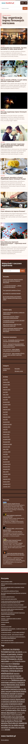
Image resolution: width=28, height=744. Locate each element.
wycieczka (2, 729)
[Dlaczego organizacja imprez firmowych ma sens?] (14, 101)
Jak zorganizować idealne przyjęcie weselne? (12, 642)
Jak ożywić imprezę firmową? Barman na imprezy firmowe (12, 540)
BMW (23, 652)
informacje (3, 680)
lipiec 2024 (5, 394)
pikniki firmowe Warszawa (18, 706)
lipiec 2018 (5, 471)
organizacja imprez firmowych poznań (13, 692)
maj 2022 (5, 414)
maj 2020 (5, 454)
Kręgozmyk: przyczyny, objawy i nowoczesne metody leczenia (11, 317)
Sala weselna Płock (11, 722)
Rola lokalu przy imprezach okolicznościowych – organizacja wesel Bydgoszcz (13, 243)
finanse (10, 661)
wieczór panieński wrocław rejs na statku (13, 726)
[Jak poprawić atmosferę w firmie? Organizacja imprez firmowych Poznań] (14, 166)
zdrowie (7, 729)
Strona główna (5, 740)
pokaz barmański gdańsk (8, 708)
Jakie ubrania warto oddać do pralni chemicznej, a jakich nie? (12, 325)
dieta (25, 652)
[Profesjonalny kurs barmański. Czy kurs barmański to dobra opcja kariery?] (14, 36)
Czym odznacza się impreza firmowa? (13, 211)
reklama (2, 718)
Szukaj (25, 8)
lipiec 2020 (5, 449)
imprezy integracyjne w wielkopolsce (12, 672)
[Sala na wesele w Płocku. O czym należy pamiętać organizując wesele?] (14, 68)
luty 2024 (5, 399)
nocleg (2, 687)
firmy (13, 661)
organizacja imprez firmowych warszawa (12, 694)
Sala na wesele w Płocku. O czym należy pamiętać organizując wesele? (14, 80)
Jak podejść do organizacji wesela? (12, 293)
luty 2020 (5, 459)
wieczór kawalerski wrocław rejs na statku (14, 724)
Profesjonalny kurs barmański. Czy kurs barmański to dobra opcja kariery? (14, 48)
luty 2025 (5, 392)
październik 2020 (7, 444)
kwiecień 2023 (6, 409)
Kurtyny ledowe (5, 622)
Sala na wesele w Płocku (10, 721)
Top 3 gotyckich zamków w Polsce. (12, 290)
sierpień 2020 (6, 447)
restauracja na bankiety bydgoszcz (14, 719)
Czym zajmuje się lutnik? (7, 640)
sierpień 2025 (6, 384)
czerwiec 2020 (6, 452)
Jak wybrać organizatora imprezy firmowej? (12, 605)
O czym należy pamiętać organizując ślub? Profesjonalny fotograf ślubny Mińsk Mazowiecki (12, 145)
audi (2, 649)
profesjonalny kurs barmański (12, 717)
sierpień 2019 (6, 469)
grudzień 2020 (6, 439)
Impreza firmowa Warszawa (10, 664)
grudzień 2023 (6, 404)
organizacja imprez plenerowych (13, 699)
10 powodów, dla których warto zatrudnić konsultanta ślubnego (13, 321)
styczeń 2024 (6, 402)
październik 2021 (7, 424)
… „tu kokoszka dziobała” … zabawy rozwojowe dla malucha (12, 286)
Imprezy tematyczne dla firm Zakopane (12, 677)
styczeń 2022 (6, 422)
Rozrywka (3, 78)
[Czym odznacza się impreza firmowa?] (14, 200)
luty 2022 (5, 419)
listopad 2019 (6, 466)
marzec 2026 (6, 382)
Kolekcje (3, 624)
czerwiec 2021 (6, 427)
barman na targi (15, 651)
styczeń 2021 (6, 437)
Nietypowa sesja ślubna (16, 684)
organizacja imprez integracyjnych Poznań (11, 697)
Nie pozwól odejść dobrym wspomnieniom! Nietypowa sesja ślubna (12, 609)
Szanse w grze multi (6, 626)
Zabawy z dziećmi (5, 616)
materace (9, 680)
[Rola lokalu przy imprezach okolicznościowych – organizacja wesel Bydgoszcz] (14, 231)
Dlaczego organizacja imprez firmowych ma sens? (14, 112)
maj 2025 (5, 387)
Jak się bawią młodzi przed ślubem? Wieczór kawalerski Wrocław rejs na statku (12, 298)
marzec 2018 (6, 481)
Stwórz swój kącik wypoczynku (9, 599)
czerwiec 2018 (6, 474)
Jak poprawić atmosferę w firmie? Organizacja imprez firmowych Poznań (13, 178)
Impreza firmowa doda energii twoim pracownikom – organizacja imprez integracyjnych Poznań (14, 345)
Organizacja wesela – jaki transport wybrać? (12, 634)
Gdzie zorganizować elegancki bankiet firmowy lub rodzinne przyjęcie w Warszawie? (13, 281)
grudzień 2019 (6, 464)
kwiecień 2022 (6, 417)
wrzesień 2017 (6, 484)
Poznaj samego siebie (6, 581)
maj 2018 (5, 476)
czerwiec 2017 (6, 486)
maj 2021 (5, 429)
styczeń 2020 (6, 462)
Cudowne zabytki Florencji (13, 503)
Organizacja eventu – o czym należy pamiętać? (13, 632)
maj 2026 (5, 379)
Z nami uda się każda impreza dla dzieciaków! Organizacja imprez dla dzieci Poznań (13, 555)
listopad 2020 (6, 442)
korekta (6, 680)
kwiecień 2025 (6, 389)
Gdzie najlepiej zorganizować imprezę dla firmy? (11, 350)
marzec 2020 (6, 457)
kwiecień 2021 (6, 432)
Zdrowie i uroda (19, 371)
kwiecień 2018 (6, 479)
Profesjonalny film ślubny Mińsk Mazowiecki (13, 711)
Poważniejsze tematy (6, 369)
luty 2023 (5, 412)
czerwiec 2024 (6, 397)
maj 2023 (5, 407)
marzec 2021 (6, 434)
